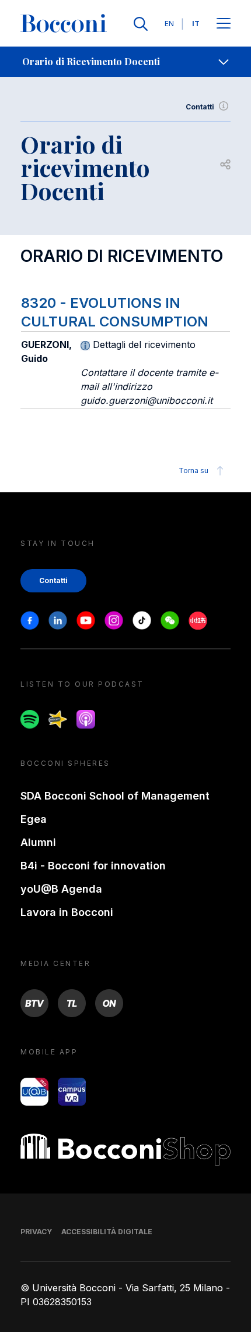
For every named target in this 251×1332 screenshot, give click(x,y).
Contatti (200, 106)
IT (196, 23)
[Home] (63, 24)
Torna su (193, 470)
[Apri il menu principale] (224, 24)
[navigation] (125, 62)
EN (169, 23)
